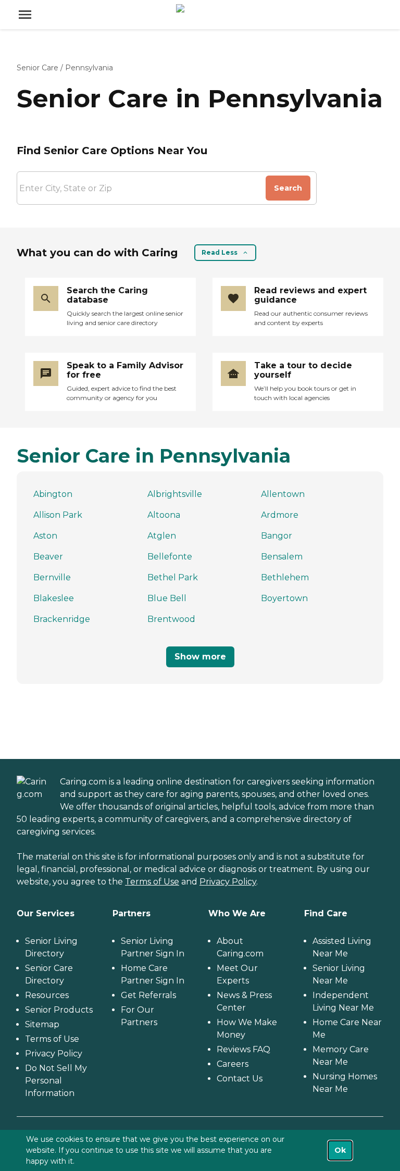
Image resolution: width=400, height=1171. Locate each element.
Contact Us (239, 1078)
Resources (47, 995)
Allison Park (57, 515)
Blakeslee (53, 598)
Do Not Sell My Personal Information (56, 1080)
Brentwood (171, 619)
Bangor (276, 536)
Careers (232, 1064)
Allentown (283, 494)
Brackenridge (61, 619)
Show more (200, 657)
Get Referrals (148, 995)
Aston (45, 536)
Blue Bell (166, 598)
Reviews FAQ (243, 1049)
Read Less (220, 252)
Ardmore (279, 515)
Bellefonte (169, 557)
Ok (340, 1150)
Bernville (52, 577)
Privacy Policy (227, 882)
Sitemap (42, 1024)
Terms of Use (152, 882)
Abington (52, 494)
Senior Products (59, 1010)
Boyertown (284, 598)
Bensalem (282, 557)
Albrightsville (174, 494)
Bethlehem (285, 577)
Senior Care (37, 67)
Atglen (161, 536)
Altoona (163, 515)
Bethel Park (172, 577)
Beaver (48, 557)
